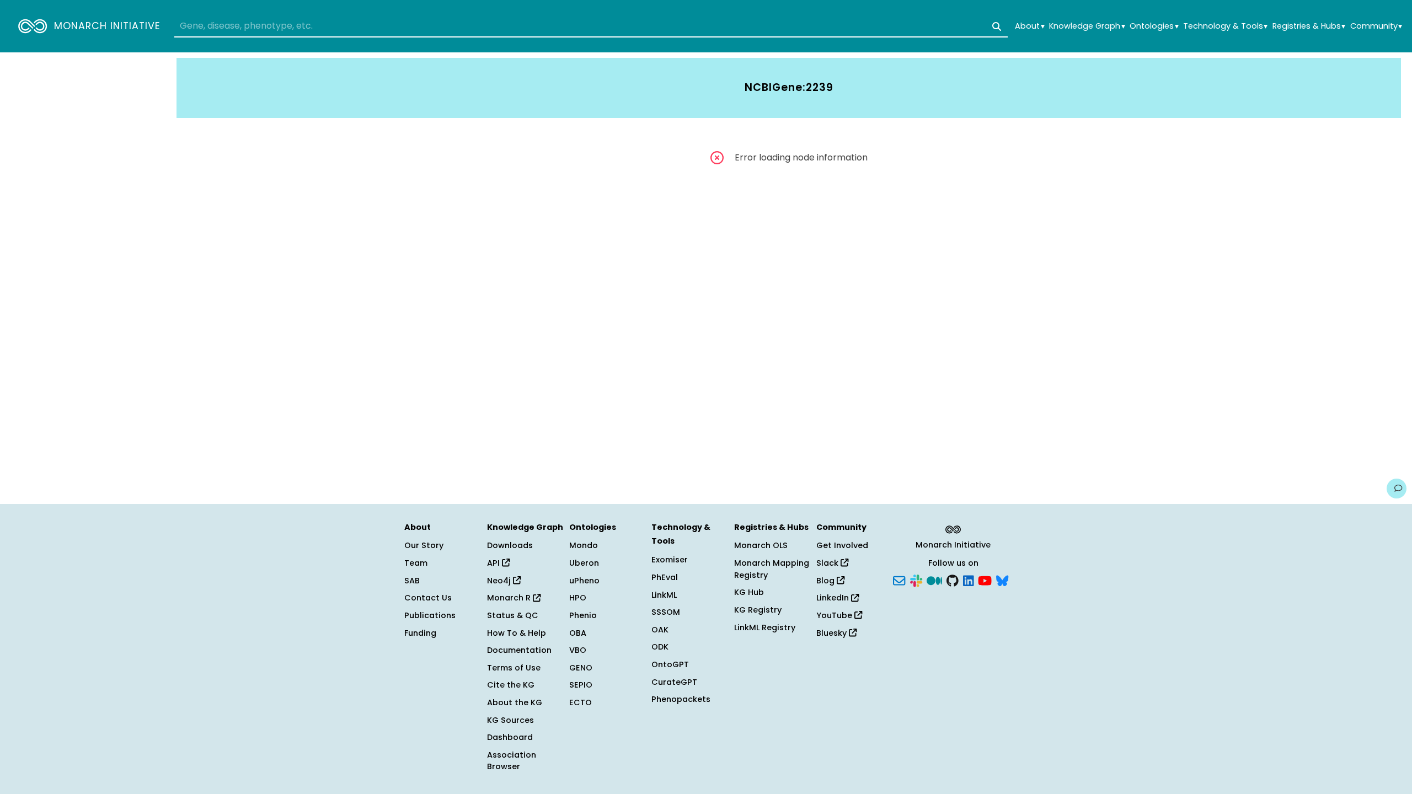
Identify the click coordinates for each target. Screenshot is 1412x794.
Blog (826, 580)
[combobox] (591, 26)
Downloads (510, 545)
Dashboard (510, 737)
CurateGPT (674, 682)
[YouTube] (985, 579)
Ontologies (1154, 26)
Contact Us (428, 597)
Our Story (423, 545)
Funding (420, 633)
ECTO (580, 702)
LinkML (664, 594)
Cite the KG (510, 684)
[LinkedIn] (968, 579)
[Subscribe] (899, 579)
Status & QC (512, 615)
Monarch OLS (761, 545)
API (494, 562)
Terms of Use (514, 667)
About (1029, 26)
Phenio (583, 615)
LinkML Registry (764, 627)
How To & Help (516, 633)
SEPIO (580, 684)
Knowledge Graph (1087, 26)
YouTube (835, 615)
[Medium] (934, 579)
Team (415, 562)
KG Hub (749, 592)
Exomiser (669, 559)
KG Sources (510, 720)
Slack (828, 562)
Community (1376, 26)
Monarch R (510, 597)
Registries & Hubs (1308, 26)
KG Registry (758, 609)
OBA (577, 633)
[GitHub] (952, 579)
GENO (580, 667)
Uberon (584, 562)
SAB (412, 580)
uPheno (584, 580)
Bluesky (832, 633)
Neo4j (500, 580)
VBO (577, 650)
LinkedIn (833, 597)
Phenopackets (680, 699)
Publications (430, 615)
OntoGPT (670, 664)
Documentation (519, 650)
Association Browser (511, 760)
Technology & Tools (1225, 26)
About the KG (514, 702)
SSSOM (665, 612)
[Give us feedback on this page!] (1396, 488)
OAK (659, 629)
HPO (577, 597)
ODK (659, 646)
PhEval (664, 577)
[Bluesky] (1002, 579)
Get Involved (842, 545)
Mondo (583, 545)
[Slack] (916, 579)
